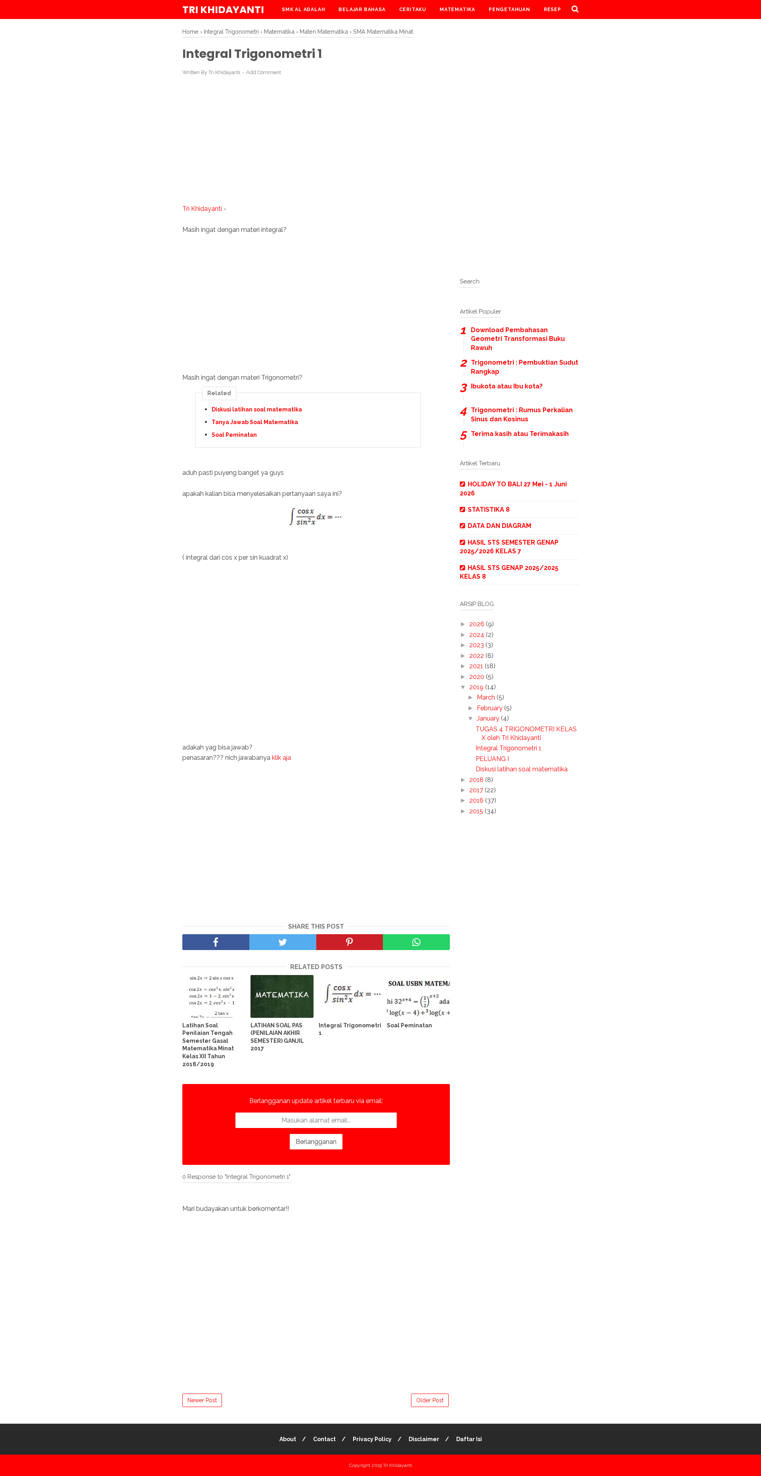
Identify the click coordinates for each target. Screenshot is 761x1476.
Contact (324, 1439)
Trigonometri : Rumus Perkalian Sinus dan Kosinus (522, 414)
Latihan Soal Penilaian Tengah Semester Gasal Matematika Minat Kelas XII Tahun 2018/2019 (208, 1044)
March (487, 697)
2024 (477, 635)
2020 (477, 677)
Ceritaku (412, 9)
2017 (477, 790)
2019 (477, 687)
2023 (477, 645)
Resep (552, 9)
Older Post (430, 1400)
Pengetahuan (509, 9)
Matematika (457, 9)
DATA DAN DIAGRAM (499, 526)
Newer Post (202, 1400)
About (287, 1439)
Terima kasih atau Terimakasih (520, 434)
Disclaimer (424, 1439)
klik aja (281, 757)
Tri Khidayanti (223, 10)
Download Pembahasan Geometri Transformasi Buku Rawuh (518, 339)
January (489, 718)
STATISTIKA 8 (489, 509)
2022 (477, 656)
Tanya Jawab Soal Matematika (255, 422)
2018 (477, 780)
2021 (477, 666)
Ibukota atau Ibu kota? (507, 386)
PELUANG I (492, 759)
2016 (477, 800)
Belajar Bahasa (361, 9)
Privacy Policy (372, 1439)
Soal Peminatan (234, 435)
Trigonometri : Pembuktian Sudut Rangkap (524, 367)
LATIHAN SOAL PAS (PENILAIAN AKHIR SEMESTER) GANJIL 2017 (277, 1037)
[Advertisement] (316, 140)
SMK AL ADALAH (303, 9)
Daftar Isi (469, 1439)
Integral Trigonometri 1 (350, 1029)
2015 (477, 811)
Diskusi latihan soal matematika (257, 409)
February (490, 708)
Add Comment (263, 72)
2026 (477, 624)
